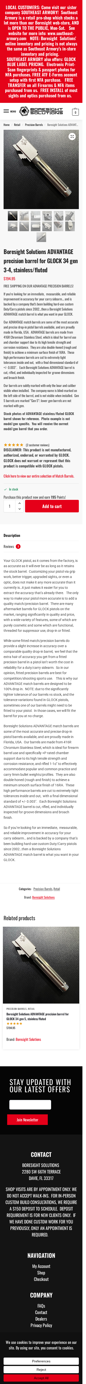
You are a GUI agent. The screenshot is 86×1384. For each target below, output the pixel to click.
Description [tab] (12, 535)
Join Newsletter (27, 1120)
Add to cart (52, 506)
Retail (17, 125)
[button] (75, 112)
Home (7, 125)
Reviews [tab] (11, 546)
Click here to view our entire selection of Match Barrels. (39, 475)
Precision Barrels (34, 125)
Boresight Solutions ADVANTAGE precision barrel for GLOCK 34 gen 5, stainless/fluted (37, 1016)
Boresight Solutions (43, 897)
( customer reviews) (37, 445)
